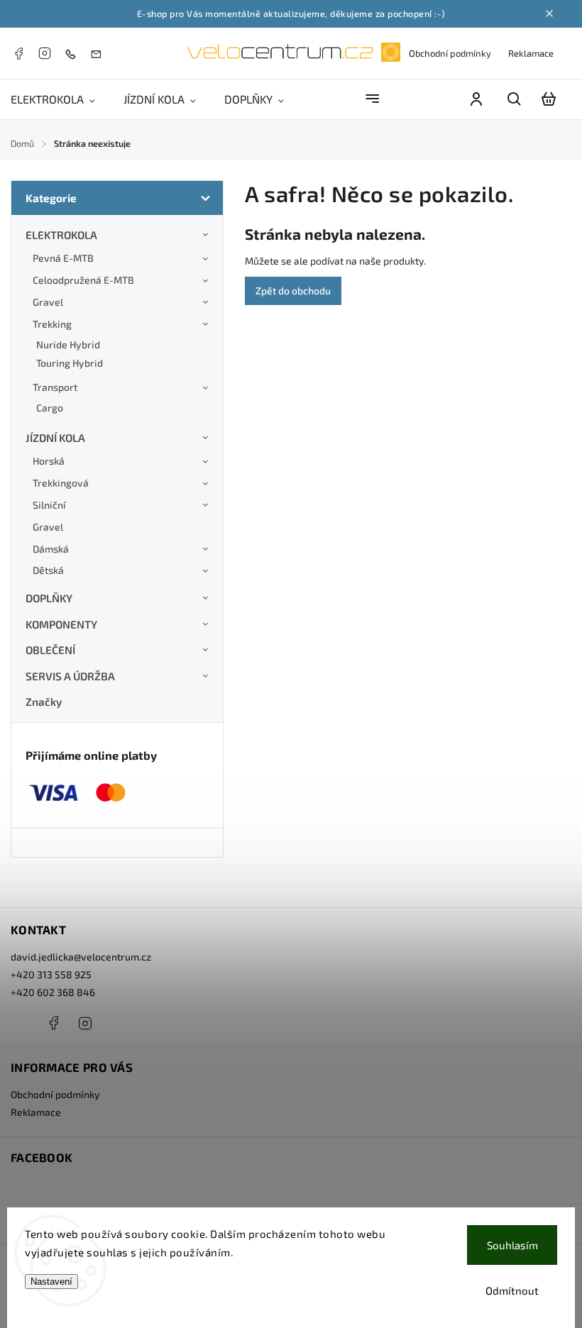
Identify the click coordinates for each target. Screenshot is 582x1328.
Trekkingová (61, 483)
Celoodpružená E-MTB (83, 280)
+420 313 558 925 (51, 974)
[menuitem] (60, 98)
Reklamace (531, 53)
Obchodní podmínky (450, 53)
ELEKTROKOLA (61, 234)
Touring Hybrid (69, 363)
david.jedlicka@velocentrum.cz (81, 957)
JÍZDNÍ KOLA (55, 437)
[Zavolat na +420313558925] (74, 53)
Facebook (18, 53)
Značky (44, 701)
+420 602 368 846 (53, 992)
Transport (55, 387)
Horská (49, 461)
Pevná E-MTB (63, 258)
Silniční (49, 505)
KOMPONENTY (61, 624)
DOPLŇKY (49, 598)
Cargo (49, 408)
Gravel (48, 302)
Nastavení (51, 1281)
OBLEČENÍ (50, 649)
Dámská (51, 549)
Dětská (48, 570)
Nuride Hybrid (68, 344)
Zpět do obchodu (293, 290)
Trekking (52, 324)
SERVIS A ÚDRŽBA (70, 676)
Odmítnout (512, 1290)
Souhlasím (512, 1245)
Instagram (45, 53)
